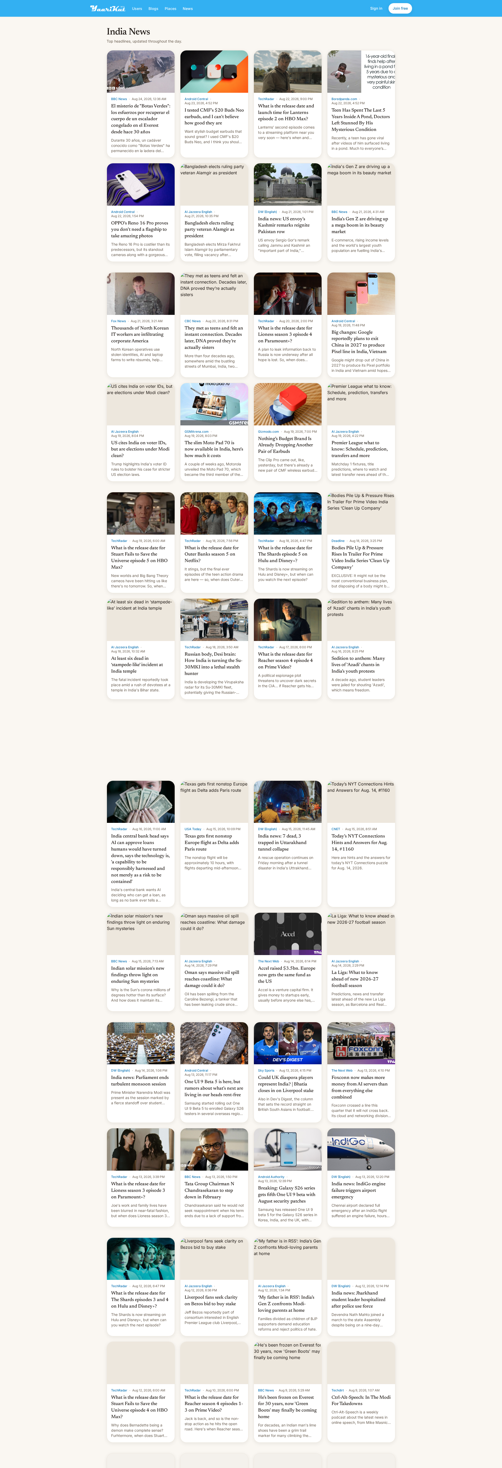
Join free (400, 8)
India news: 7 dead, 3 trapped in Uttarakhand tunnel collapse (282, 843)
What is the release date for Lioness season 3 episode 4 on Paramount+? (285, 335)
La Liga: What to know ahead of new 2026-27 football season (355, 979)
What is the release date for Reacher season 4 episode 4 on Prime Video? (285, 661)
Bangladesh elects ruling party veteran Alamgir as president (209, 230)
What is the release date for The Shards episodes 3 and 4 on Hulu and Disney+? (140, 1300)
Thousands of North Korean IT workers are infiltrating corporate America (140, 335)
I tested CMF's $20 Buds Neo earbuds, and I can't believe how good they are (214, 117)
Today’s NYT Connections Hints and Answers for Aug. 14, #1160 (359, 843)
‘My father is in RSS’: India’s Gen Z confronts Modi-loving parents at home (286, 1304)
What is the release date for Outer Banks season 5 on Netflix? (212, 555)
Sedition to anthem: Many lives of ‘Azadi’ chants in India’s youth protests (358, 665)
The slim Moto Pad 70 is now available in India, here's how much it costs (214, 450)
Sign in (376, 8)
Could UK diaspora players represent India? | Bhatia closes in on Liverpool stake (285, 1084)
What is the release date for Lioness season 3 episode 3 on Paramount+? (138, 1191)
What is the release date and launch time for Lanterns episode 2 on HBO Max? (286, 113)
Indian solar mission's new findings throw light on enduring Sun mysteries (137, 975)
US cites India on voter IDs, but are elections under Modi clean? (140, 450)
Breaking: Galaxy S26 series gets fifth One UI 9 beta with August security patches (286, 1195)
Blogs (153, 8)
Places (170, 8)
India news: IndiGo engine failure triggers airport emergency (358, 1191)
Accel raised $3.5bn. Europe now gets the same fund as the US (286, 975)
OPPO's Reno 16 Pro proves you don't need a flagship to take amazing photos (139, 230)
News (188, 8)
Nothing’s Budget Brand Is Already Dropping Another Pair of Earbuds (285, 445)
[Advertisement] (251, 740)
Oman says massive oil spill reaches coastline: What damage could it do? (212, 979)
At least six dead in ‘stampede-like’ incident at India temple (137, 665)
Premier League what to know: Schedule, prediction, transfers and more (360, 450)
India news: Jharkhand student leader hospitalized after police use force (358, 1300)
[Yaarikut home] (108, 8)
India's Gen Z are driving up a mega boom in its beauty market (360, 226)
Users (137, 8)
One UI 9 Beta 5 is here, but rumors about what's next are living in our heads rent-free (214, 1088)
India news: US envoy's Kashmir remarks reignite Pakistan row (284, 226)
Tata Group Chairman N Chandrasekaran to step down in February (209, 1191)
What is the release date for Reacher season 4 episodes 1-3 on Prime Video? (214, 1404)
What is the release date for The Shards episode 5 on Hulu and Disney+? (285, 555)
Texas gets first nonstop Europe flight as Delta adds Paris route (212, 843)
